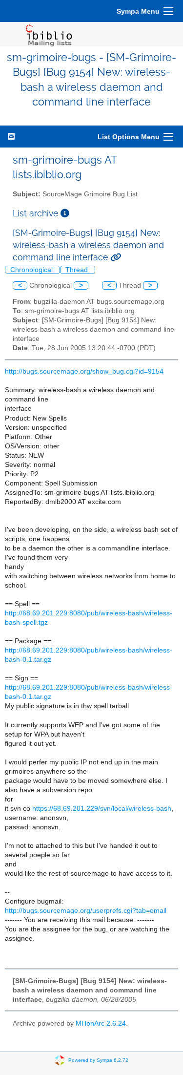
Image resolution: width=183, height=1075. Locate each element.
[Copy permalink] (115, 257)
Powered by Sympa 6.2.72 (98, 1060)
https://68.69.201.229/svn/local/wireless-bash (101, 808)
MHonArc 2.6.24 (101, 1023)
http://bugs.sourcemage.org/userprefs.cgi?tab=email (85, 910)
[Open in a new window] (65, 213)
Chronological (32, 270)
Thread (77, 270)
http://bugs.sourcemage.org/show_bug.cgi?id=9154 (84, 371)
